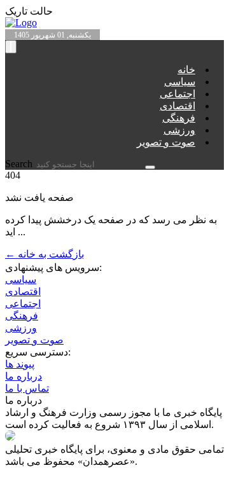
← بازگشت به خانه (44, 254)
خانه (186, 69)
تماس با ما (27, 388)
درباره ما (23, 376)
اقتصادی (177, 105)
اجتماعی (177, 93)
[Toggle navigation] (11, 46)
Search (20, 163)
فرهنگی (178, 118)
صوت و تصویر (166, 142)
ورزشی (179, 130)
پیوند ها (19, 364)
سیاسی (179, 81)
